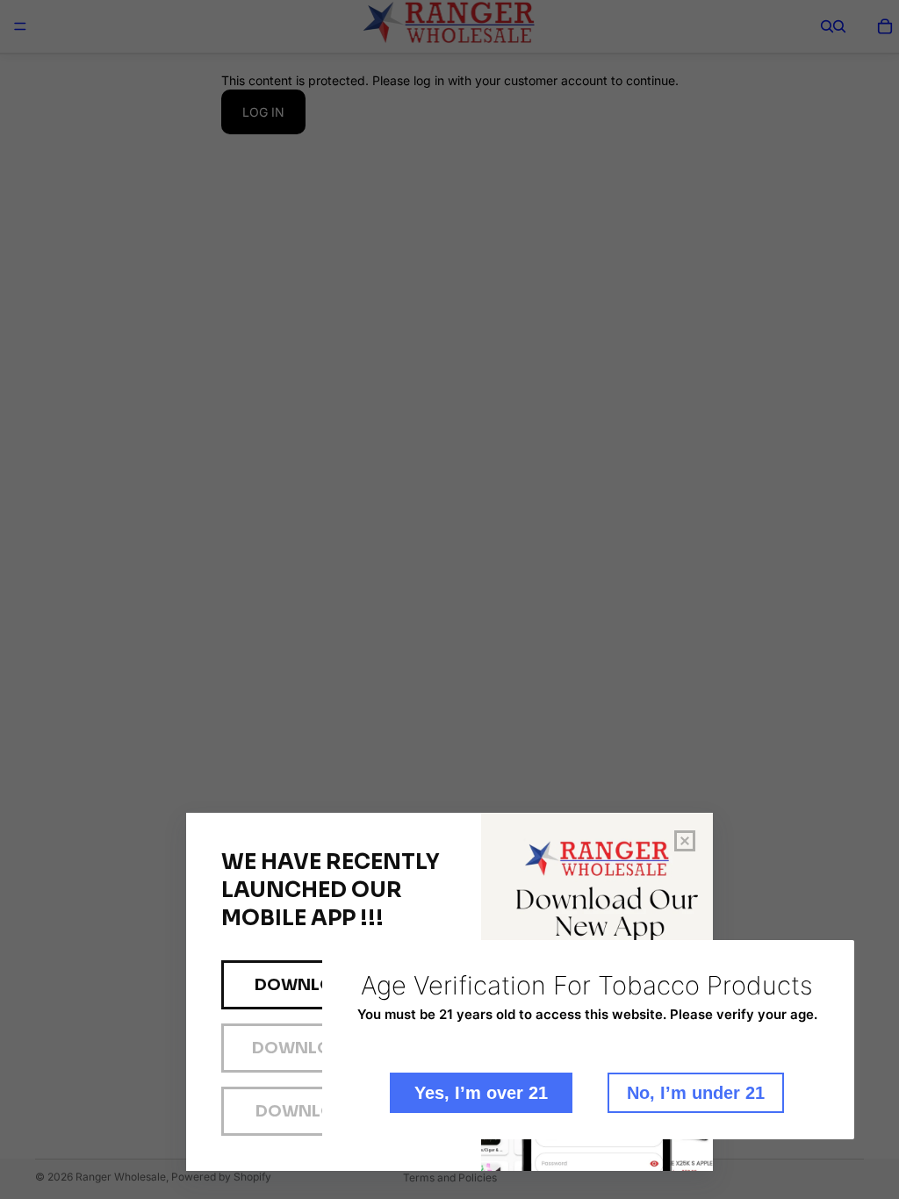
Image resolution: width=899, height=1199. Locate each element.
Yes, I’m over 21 (481, 1092)
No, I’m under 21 (696, 1092)
